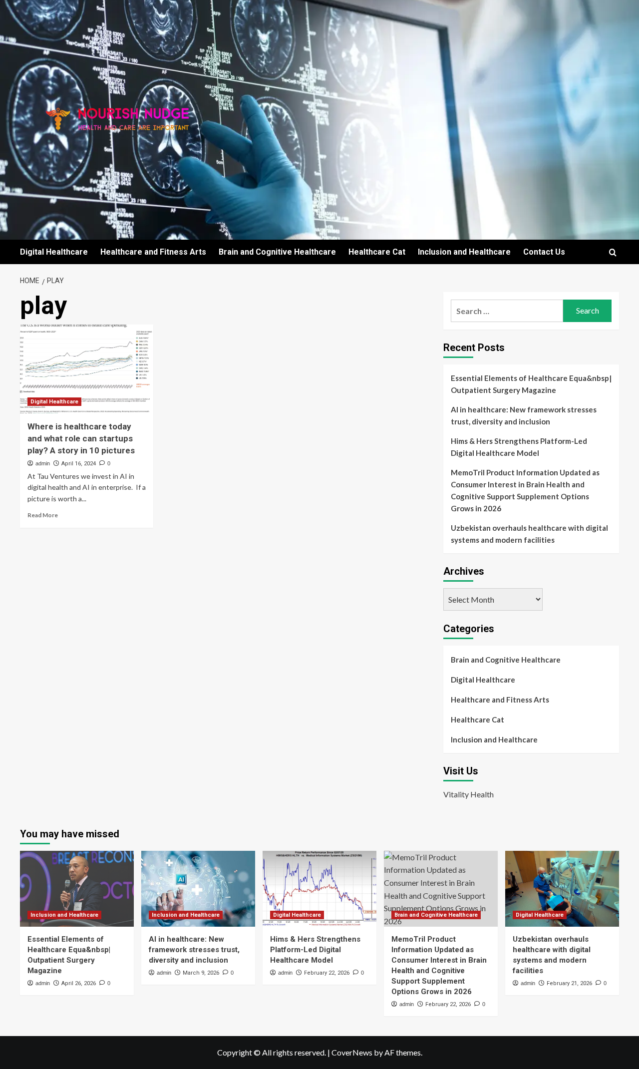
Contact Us (544, 252)
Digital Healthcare (54, 252)
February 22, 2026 (326, 973)
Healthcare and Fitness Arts (153, 252)
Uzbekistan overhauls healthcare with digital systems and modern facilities (529, 533)
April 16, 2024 (78, 463)
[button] (613, 252)
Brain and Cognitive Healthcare (277, 252)
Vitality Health (468, 794)
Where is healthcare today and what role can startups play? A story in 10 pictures (81, 438)
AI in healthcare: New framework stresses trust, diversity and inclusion (524, 415)
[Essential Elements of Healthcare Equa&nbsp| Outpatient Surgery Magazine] (77, 889)
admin (42, 463)
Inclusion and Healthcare (464, 252)
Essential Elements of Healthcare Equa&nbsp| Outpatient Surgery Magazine (531, 383)
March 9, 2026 (201, 973)
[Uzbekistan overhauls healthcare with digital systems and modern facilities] (562, 889)
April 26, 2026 (78, 983)
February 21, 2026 (569, 983)
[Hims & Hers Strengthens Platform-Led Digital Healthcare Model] (319, 889)
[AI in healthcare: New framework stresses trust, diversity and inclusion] (198, 889)
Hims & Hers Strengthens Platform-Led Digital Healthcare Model (519, 446)
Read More (42, 515)
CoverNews (351, 1052)
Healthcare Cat (376, 252)
